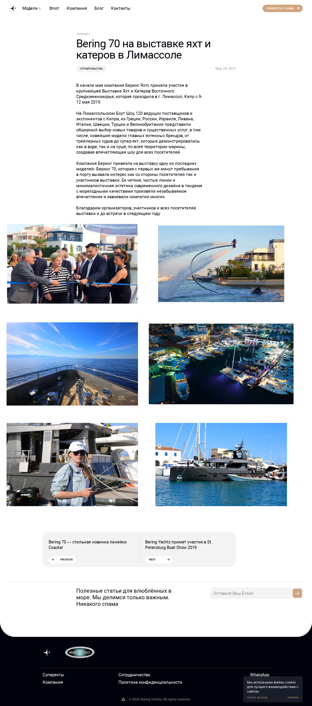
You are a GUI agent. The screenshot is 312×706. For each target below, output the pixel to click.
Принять (293, 697)
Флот (54, 8)
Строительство (91, 68)
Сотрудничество (134, 674)
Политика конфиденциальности (150, 682)
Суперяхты (53, 674)
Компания (77, 8)
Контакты (121, 8)
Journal (82, 34)
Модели (30, 8)
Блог (99, 8)
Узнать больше (257, 697)
